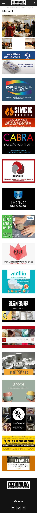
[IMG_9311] (18, 36)
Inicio (3, 8)
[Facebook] (13, 508)
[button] (3, 3)
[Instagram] (18, 508)
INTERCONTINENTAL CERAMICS (16, 8)
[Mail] (24, 508)
